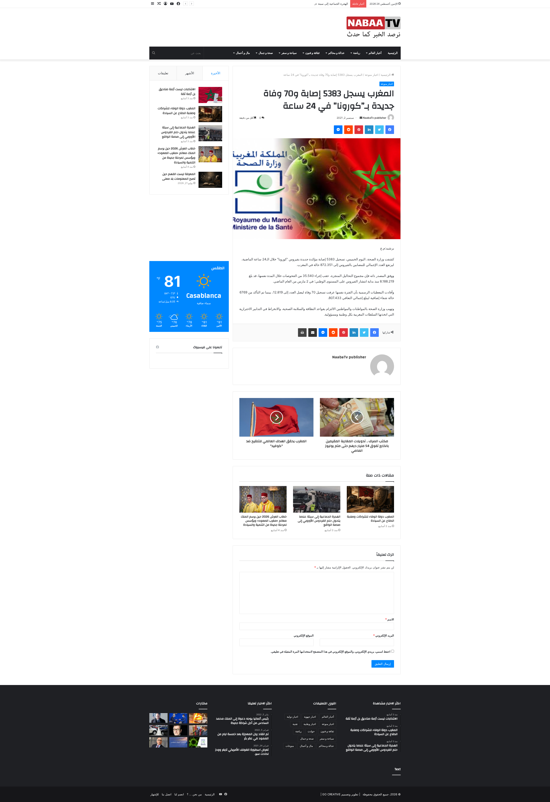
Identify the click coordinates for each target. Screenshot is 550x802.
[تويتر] (379, 129)
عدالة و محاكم (336, 53)
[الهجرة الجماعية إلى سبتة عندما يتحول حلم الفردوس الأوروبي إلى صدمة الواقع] (316, 499)
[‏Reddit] (348, 129)
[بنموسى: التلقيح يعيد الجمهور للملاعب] (158, 742)
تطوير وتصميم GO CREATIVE (339, 794)
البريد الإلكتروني (383, 635)
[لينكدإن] (369, 129)
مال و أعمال (243, 53)
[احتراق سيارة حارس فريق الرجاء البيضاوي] (198, 718)
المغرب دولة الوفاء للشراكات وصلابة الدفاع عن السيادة (370, 519)
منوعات (290, 745)
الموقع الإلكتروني (304, 635)
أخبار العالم (375, 53)
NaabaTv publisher (374, 117)
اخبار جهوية (310, 716)
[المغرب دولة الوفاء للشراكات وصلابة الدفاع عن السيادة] (370, 499)
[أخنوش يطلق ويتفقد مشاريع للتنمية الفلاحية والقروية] (198, 730)
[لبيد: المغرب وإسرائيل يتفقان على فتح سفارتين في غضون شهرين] (178, 718)
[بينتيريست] (358, 129)
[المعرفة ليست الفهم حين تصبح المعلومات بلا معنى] (210, 180)
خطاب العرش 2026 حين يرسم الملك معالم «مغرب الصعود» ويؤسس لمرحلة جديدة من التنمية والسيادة (264, 521)
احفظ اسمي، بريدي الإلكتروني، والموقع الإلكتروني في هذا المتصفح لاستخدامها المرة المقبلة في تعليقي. (330, 651)
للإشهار (154, 794)
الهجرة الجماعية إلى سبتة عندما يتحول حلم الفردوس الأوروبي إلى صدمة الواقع (301, 3)
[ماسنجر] (338, 129)
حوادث (311, 731)
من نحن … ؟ (194, 794)
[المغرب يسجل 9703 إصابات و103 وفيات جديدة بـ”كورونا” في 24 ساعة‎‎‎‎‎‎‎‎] (198, 742)
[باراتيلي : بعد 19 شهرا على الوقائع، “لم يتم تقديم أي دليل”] (178, 730)
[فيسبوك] (389, 129)
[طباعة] (302, 332)
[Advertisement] (189, 231)
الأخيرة (215, 73)
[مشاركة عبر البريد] (312, 332)
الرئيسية (393, 53)
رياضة (356, 53)
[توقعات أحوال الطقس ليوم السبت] (178, 742)
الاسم (389, 619)
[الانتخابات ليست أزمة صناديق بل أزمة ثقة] (210, 95)
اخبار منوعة (371, 74)
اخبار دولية (292, 716)
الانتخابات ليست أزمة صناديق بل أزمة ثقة (177, 92)
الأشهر (189, 73)
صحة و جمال (265, 53)
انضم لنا (179, 794)
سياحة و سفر (289, 53)
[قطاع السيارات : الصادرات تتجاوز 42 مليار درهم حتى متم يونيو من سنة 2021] (158, 730)
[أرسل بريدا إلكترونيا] (361, 117)
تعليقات (163, 73)
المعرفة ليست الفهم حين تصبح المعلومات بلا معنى (178, 176)
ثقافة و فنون (312, 53)
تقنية (295, 724)
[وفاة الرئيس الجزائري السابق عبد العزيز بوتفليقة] (158, 718)
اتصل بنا (166, 794)
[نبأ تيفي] (374, 27)
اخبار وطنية (310, 724)
